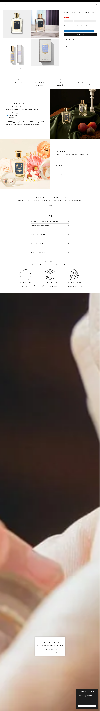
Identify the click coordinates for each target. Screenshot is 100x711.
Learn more (50, 205)
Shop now (50, 289)
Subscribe (87, 706)
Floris (65, 10)
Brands (34, 4)
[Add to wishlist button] (96, 31)
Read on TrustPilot (46, 652)
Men (12, 4)
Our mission (74, 289)
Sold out (79, 31)
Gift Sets (28, 4)
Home (22, 4)
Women (17, 4)
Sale (40, 4)
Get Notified (80, 34)
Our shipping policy (25, 289)
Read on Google (54, 652)
